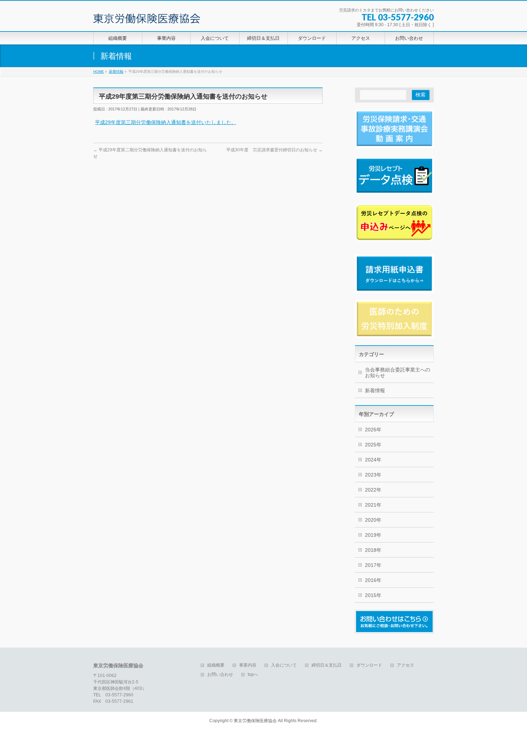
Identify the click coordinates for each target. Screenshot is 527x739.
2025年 (373, 444)
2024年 (373, 460)
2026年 (373, 429)
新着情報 (375, 390)
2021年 (373, 505)
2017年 (373, 565)
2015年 (373, 595)
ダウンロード (369, 665)
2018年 (373, 550)
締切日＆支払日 (327, 665)
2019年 (373, 535)
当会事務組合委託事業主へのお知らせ (397, 373)
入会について (284, 665)
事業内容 (247, 665)
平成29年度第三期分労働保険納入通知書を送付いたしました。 (165, 122)
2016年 (373, 580)
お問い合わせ (220, 674)
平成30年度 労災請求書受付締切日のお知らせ (274, 149)
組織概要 (215, 665)
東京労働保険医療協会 (255, 720)
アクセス (405, 665)
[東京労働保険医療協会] (146, 15)
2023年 (373, 475)
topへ (253, 674)
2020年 (373, 520)
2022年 (373, 490)
